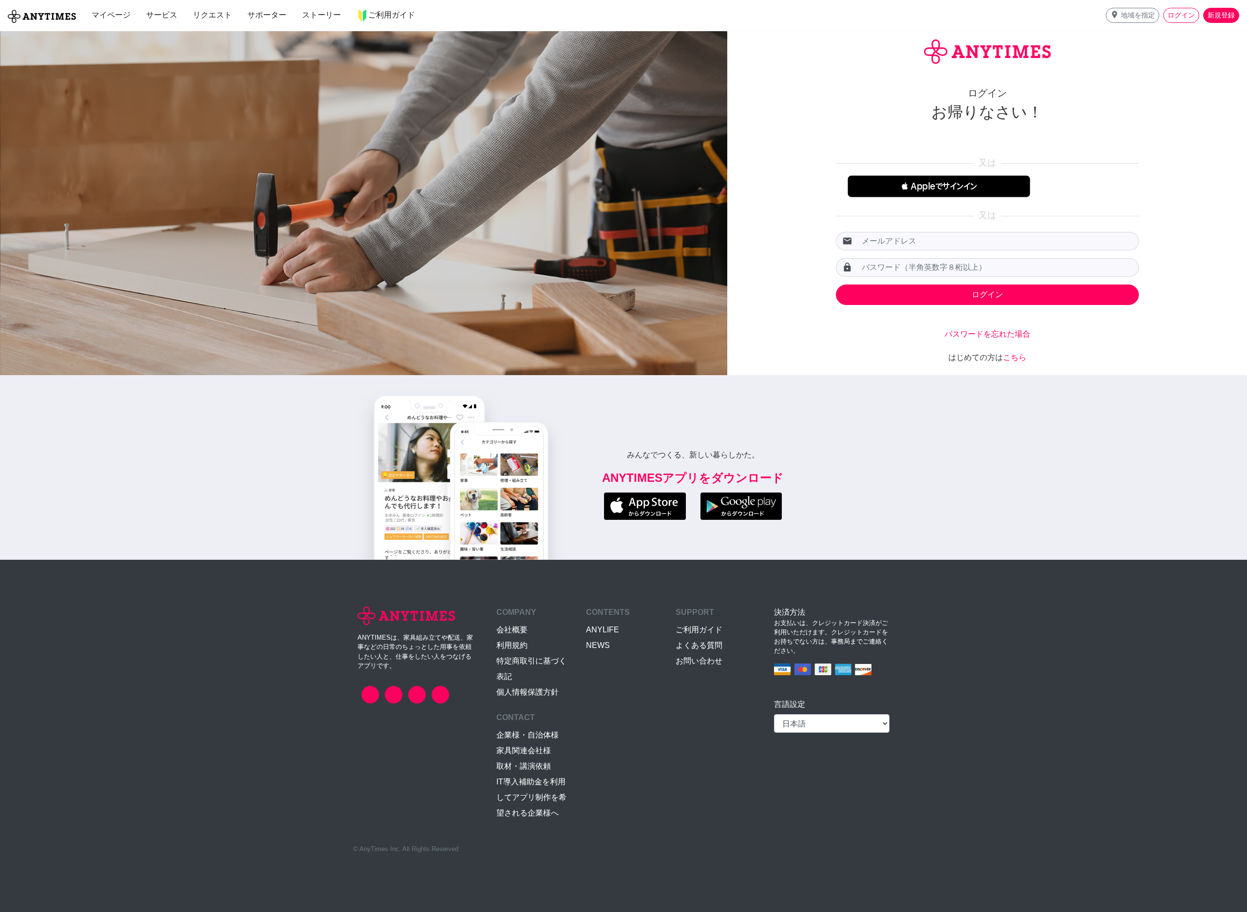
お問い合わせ (699, 661)
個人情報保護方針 (527, 692)
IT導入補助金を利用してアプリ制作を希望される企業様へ (531, 797)
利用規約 (512, 645)
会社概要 (512, 630)
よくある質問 (699, 645)
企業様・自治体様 (527, 735)
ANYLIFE (602, 630)
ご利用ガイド (699, 630)
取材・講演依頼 (523, 766)
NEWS (598, 645)
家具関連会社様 (523, 750)
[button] (1132, 15)
